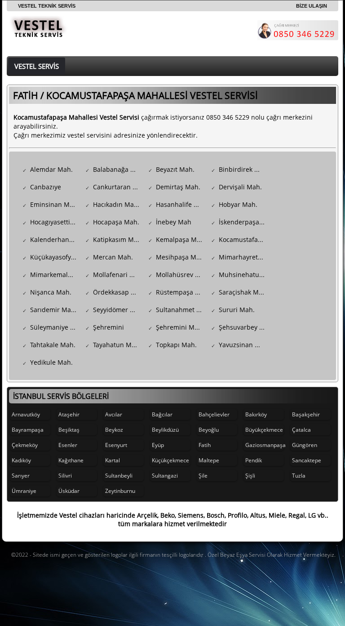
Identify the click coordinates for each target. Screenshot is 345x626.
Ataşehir (69, 414)
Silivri (65, 475)
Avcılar (113, 414)
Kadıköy (21, 460)
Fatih (205, 445)
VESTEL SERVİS (36, 66)
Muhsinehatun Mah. (244, 274)
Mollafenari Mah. (118, 274)
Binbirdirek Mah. (244, 169)
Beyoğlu (209, 430)
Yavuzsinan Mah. (244, 344)
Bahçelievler (214, 414)
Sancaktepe (306, 460)
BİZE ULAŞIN (311, 6)
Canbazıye (45, 187)
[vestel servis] (38, 32)
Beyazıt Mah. (175, 169)
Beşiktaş (69, 430)
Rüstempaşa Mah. (181, 292)
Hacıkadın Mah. (116, 204)
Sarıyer (21, 475)
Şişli (250, 475)
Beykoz (114, 430)
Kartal (112, 460)
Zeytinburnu (120, 491)
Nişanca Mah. (50, 292)
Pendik (253, 460)
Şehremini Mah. (180, 327)
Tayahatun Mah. (117, 344)
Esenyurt (116, 445)
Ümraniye (24, 491)
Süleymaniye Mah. (55, 327)
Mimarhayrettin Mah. (244, 257)
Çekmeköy (25, 445)
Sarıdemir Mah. (53, 309)
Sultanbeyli (119, 475)
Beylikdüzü (165, 430)
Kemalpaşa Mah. (181, 239)
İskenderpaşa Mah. (244, 222)
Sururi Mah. (237, 309)
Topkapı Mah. (176, 344)
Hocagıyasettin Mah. (55, 222)
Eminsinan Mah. (54, 204)
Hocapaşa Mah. (116, 222)
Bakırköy (256, 414)
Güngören (304, 445)
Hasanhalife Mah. (181, 204)
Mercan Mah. (113, 257)
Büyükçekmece (264, 430)
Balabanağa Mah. (118, 169)
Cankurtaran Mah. (118, 187)
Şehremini (108, 327)
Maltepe (209, 460)
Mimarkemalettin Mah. (55, 274)
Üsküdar (69, 491)
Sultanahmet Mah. (181, 309)
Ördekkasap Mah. (118, 292)
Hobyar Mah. (238, 204)
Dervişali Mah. (240, 187)
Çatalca (301, 430)
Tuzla (298, 475)
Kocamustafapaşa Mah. (244, 239)
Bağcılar (162, 414)
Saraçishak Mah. (243, 292)
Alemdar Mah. (51, 169)
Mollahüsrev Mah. (181, 274)
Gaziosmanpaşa (264, 445)
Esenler (67, 445)
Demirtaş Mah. (178, 187)
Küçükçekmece (170, 460)
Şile (203, 475)
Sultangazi (165, 475)
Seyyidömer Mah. (118, 309)
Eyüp (158, 445)
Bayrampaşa (28, 430)
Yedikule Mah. (51, 362)
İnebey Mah (173, 222)
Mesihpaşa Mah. (181, 257)
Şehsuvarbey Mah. (244, 327)
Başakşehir (306, 414)
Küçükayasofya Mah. (55, 257)
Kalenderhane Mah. (55, 239)
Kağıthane (71, 460)
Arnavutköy (26, 414)
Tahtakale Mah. (52, 344)
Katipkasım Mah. (118, 239)
